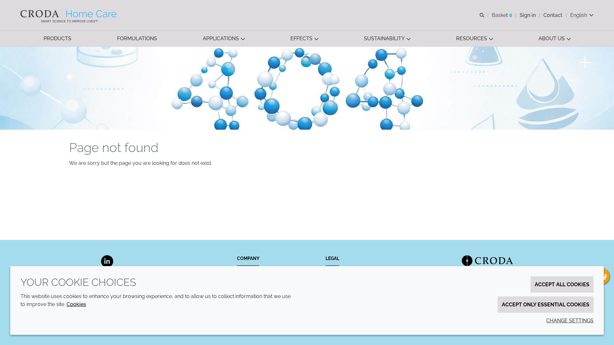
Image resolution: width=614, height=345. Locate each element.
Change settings (570, 321)
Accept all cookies (562, 284)
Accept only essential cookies (545, 305)
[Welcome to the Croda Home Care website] (69, 13)
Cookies (76, 304)
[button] (57, 38)
